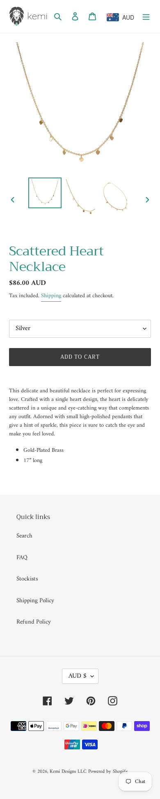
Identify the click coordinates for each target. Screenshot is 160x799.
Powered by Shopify (108, 771)
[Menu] (146, 16)
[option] (45, 192)
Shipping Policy (35, 600)
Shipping (51, 296)
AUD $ (78, 676)
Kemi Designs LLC (68, 771)
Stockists (27, 579)
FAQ (21, 557)
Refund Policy (33, 622)
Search (24, 536)
